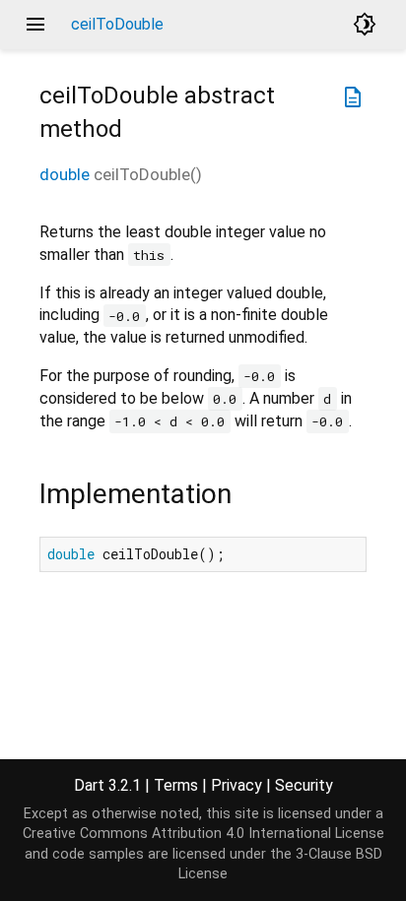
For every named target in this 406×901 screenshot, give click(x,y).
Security (304, 785)
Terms (176, 785)
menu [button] (35, 24)
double (64, 174)
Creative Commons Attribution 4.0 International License (203, 833)
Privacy (236, 785)
